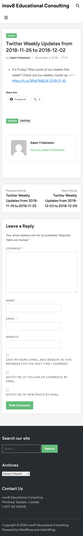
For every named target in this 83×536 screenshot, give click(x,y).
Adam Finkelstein (20, 57)
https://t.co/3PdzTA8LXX (30, 81)
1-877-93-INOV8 (14, 507)
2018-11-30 (57, 81)
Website (12, 337)
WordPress (26, 530)
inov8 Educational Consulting (35, 6)
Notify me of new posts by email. (33, 394)
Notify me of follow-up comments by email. (37, 379)
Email (11, 318)
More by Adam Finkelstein (47, 150)
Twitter (11, 35)
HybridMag (47, 530)
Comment (15, 248)
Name (11, 300)
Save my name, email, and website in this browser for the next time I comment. (39, 362)
